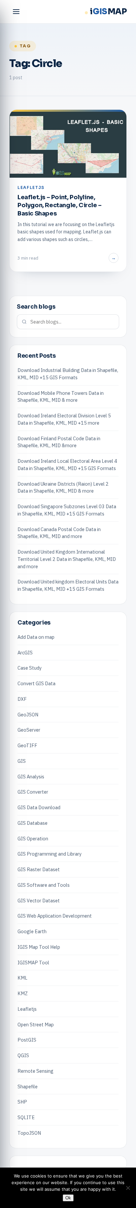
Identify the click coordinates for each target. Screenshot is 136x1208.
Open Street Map (35, 1024)
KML (22, 978)
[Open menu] (16, 12)
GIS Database (32, 823)
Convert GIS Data (36, 683)
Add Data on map (35, 637)
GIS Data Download (38, 807)
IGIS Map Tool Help (38, 947)
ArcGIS (25, 652)
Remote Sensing (35, 1071)
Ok (68, 1197)
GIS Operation (32, 838)
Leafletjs (27, 1009)
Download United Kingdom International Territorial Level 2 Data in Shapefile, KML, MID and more (66, 559)
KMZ (22, 993)
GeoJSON (27, 714)
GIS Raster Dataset (38, 869)
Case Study (29, 668)
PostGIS (26, 1040)
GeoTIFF (27, 745)
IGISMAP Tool (33, 962)
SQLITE (26, 1117)
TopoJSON (29, 1133)
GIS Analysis (30, 776)
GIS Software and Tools (43, 885)
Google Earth (32, 931)
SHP (22, 1102)
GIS (21, 761)
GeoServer (28, 730)
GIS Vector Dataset (38, 900)
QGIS (23, 1055)
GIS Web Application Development (54, 916)
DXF (22, 699)
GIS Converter (32, 792)
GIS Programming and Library (49, 854)
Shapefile (27, 1086)
